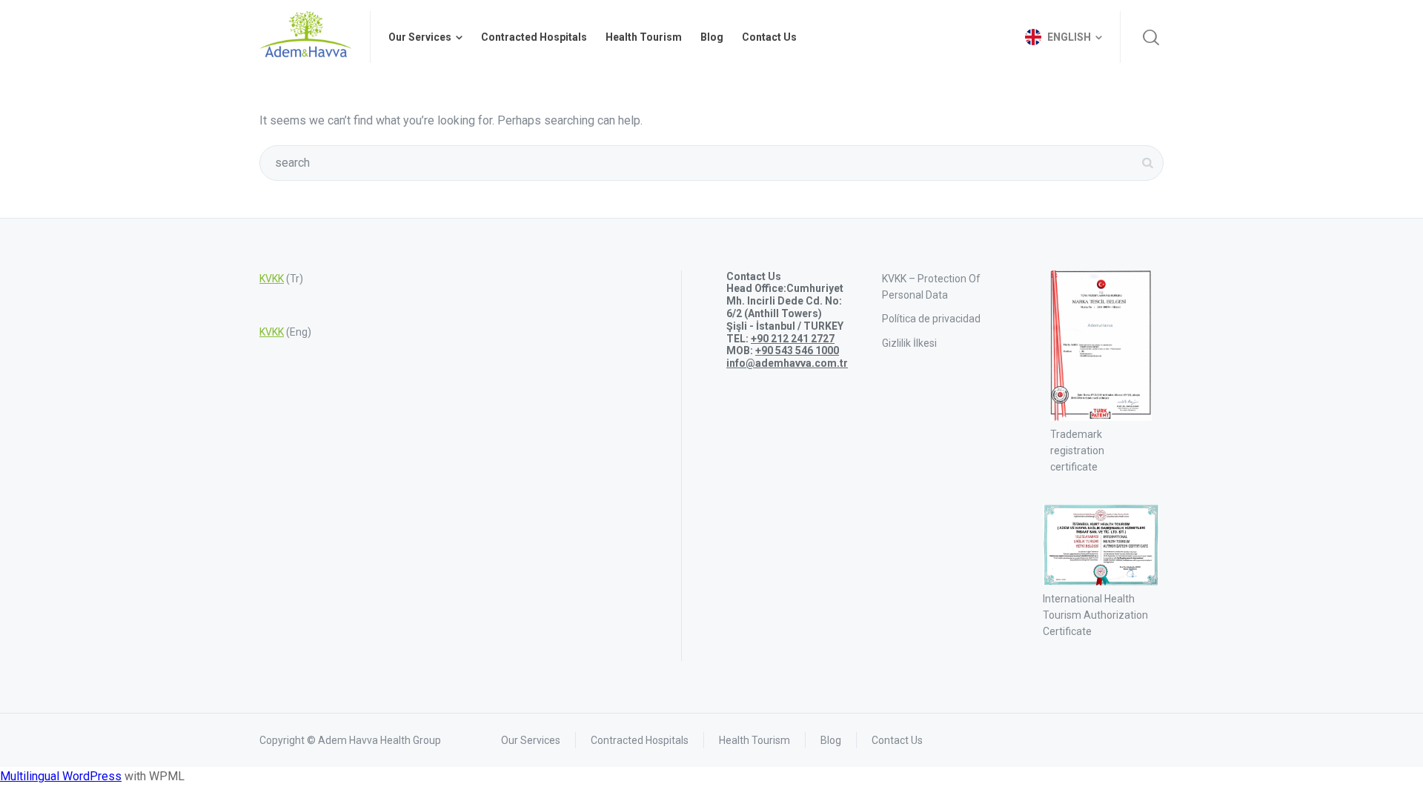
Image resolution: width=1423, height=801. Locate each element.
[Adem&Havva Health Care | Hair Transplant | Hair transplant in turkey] (305, 37)
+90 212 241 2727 (793, 339)
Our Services (530, 740)
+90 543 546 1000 (797, 350)
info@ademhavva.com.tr (787, 363)
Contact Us (897, 740)
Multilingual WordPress (61, 776)
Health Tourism (754, 740)
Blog (830, 740)
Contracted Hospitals (640, 740)
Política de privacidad (931, 319)
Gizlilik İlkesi (909, 343)
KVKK (271, 279)
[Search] (1151, 37)
